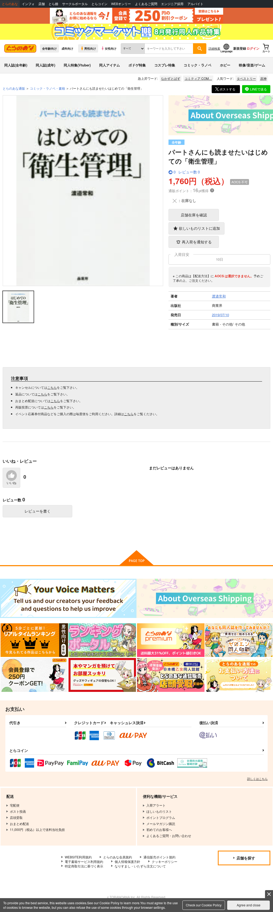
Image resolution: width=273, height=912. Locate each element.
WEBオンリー (121, 4)
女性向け (111, 48)
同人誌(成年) (45, 65)
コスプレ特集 (164, 65)
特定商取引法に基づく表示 (84, 866)
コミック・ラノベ (197, 65)
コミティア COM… (198, 78)
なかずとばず (170, 78)
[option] (83, 191)
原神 (263, 78)
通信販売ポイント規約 (159, 857)
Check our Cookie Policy (204, 905)
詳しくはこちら (257, 778)
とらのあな (10, 4)
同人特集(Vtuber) (77, 65)
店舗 (41, 4)
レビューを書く (38, 511)
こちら (52, 387)
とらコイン (99, 4)
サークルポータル (75, 4)
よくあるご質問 (146, 4)
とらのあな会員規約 (117, 857)
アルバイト (195, 4)
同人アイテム (109, 65)
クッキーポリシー (164, 861)
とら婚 (53, 4)
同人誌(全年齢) (15, 65)
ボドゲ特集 (137, 65)
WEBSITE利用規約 (78, 857)
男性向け (90, 48)
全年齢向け (49, 48)
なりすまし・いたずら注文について (140, 866)
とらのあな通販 (14, 88)
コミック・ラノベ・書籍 (47, 88)
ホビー (225, 65)
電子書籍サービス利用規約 (84, 861)
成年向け (67, 48)
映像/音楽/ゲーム (252, 65)
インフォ (28, 4)
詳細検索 (214, 48)
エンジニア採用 (172, 4)
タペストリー (246, 78)
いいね (11, 483)
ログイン (253, 48)
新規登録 (239, 48)
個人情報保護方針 (127, 861)
